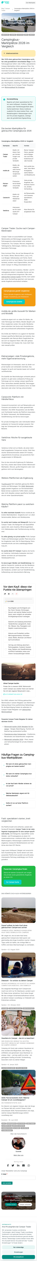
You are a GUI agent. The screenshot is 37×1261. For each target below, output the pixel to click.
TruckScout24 (6, 484)
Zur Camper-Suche (12, 882)
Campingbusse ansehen (14, 302)
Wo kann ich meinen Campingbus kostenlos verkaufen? (19, 775)
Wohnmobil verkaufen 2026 (13, 739)
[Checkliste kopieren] (4, 594)
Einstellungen (18, 1252)
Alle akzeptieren (18, 1257)
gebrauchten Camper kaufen (11, 277)
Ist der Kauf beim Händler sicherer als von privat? (19, 785)
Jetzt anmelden (7, 1183)
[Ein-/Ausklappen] (12, 594)
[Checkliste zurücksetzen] (16, 594)
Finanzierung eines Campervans (15, 734)
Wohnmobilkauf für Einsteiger (15, 87)
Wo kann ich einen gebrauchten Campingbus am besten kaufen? (18, 765)
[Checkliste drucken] (8, 594)
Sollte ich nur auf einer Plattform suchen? (17, 804)
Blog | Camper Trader (5, 9)
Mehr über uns (18, 1155)
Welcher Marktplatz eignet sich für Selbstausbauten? (17, 794)
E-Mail (3, 1174)
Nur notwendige (18, 1247)
